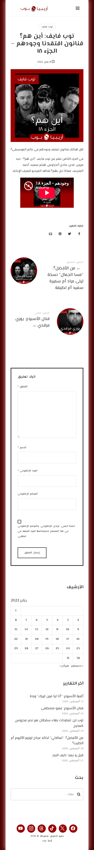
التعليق (22, 387)
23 (78, 648)
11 (57, 629)
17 (68, 639)
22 (16, 639)
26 (47, 648)
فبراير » (64, 665)
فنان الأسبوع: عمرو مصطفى (62, 708)
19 (47, 639)
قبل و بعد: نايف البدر (68, 755)
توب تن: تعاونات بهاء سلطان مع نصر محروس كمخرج (49, 723)
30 (78, 658)
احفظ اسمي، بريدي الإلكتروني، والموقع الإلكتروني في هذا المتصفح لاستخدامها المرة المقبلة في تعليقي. (46, 531)
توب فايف (47, 27)
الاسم (22, 448)
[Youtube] (20, 828)
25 (57, 648)
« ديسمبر (77, 665)
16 (78, 639)
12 (47, 629)
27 (36, 648)
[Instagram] (31, 828)
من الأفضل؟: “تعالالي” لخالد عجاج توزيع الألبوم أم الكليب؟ (47, 740)
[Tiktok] (52, 828)
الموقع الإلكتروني (28, 494)
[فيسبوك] (79, 234)
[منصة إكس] (69, 234)
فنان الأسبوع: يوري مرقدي (47, 321)
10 (67, 629)
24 (68, 648)
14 (26, 629)
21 (26, 639)
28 (26, 648)
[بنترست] (60, 234)
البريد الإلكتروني (27, 471)
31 (68, 658)
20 (37, 639)
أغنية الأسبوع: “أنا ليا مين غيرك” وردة (56, 696)
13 (36, 629)
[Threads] (41, 828)
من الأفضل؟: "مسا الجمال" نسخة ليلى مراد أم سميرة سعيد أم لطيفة (47, 276)
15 (16, 629)
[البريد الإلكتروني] (50, 234)
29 (16, 648)
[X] (63, 828)
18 (57, 639)
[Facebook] (73, 828)
